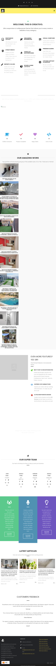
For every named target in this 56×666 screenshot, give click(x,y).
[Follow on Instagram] (7, 485)
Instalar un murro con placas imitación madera (9, 216)
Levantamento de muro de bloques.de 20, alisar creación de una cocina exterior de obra (9, 197)
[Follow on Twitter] (24, 2)
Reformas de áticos (43, 650)
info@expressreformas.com (24, 5)
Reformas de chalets (43, 645)
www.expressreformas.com (28, 653)
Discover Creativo (9, 534)
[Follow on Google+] (29, 2)
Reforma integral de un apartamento (9, 179)
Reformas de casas (43, 643)
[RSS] (32, 2)
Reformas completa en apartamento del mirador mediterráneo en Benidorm (9, 289)
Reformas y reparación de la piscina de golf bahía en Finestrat (9, 308)
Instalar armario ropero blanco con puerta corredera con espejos (9, 270)
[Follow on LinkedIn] (8, 483)
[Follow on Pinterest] (35, 487)
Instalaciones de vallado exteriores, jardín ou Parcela (9, 234)
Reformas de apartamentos (45, 648)
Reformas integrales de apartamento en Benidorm (9, 327)
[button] (50, 663)
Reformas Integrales (43, 639)
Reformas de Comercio (44, 647)
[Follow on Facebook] (26, 2)
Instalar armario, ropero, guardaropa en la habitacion (9, 252)
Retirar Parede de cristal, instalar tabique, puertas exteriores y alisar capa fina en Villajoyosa (9, 346)
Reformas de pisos (43, 641)
